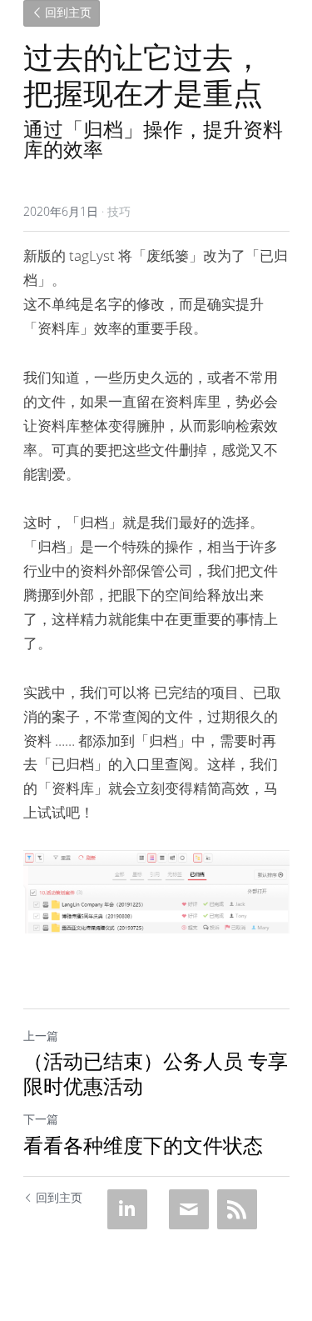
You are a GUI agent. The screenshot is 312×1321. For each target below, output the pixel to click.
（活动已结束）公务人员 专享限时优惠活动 (155, 1073)
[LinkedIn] (127, 1209)
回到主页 (68, 14)
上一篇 (40, 1035)
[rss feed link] (237, 1209)
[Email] (189, 1209)
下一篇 (40, 1119)
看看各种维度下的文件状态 (143, 1145)
